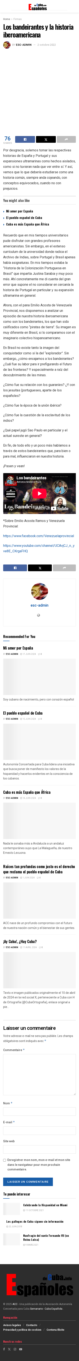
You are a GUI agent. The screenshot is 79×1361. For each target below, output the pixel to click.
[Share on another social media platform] (66, 139)
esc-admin (24, 45)
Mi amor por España (19, 211)
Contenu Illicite (55, 1330)
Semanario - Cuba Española (46, 1309)
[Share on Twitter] (46, 139)
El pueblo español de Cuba (24, 217)
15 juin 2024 (29, 719)
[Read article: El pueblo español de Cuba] (39, 742)
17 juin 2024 (29, 654)
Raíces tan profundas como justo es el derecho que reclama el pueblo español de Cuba (39, 869)
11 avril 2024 (29, 947)
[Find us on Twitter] (9, 1349)
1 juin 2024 (28, 877)
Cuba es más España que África (27, 224)
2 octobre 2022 (46, 45)
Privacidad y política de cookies (22, 1330)
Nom (8, 1103)
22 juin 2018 (15, 1226)
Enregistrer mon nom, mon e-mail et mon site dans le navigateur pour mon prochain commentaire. (38, 1165)
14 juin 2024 (29, 798)
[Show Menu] (5, 6)
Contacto (31, 1325)
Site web (9, 1141)
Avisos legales (12, 1325)
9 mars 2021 (31, 1245)
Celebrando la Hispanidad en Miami (45, 1205)
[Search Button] (74, 6)
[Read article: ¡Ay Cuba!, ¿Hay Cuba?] (39, 970)
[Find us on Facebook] (4, 1349)
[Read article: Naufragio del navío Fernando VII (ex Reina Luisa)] (11, 1239)
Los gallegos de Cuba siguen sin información (34, 1221)
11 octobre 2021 (34, 1210)
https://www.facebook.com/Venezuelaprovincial (38, 536)
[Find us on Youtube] (20, 1349)
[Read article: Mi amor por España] (39, 677)
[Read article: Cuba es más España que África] (39, 821)
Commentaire (14, 1050)
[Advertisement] (39, 90)
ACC (14, 1304)
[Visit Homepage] (39, 6)
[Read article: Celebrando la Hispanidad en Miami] (11, 1209)
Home (6, 19)
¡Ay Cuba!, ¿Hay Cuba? (19, 941)
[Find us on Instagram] (15, 1349)
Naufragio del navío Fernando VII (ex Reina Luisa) (46, 1237)
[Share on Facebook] (25, 139)
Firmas (17, 19)
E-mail (9, 1122)
